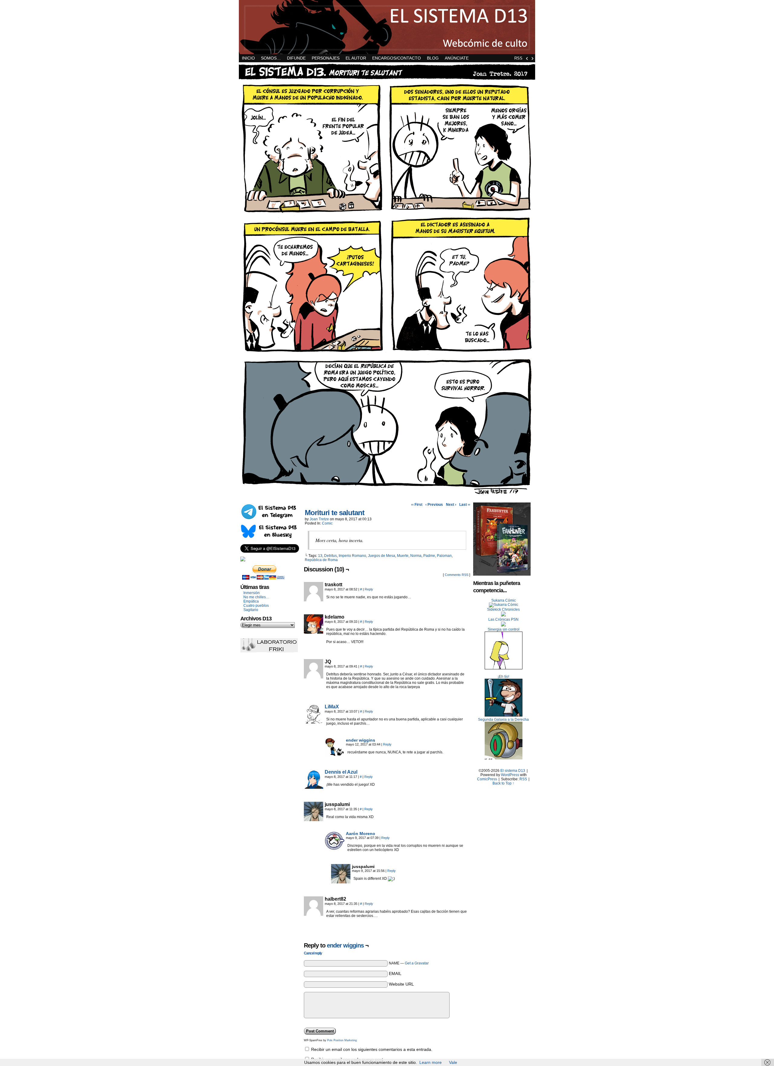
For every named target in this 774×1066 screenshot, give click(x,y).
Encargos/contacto (396, 58)
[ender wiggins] (334, 755)
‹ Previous (434, 504)
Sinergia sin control (503, 629)
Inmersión (251, 593)
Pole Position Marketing (342, 1040)
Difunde (296, 58)
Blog (433, 58)
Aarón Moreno (360, 833)
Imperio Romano (352, 556)
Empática (251, 601)
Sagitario (250, 610)
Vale (453, 1062)
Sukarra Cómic (503, 600)
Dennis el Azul (341, 772)
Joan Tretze (319, 519)
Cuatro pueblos (256, 605)
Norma (415, 556)
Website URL (401, 984)
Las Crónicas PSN (503, 619)
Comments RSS (456, 575)
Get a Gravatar (417, 963)
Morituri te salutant (334, 513)
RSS (518, 58)
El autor (356, 58)
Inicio (248, 58)
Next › (451, 504)
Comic (327, 523)
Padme (429, 556)
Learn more (430, 1062)
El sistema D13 (387, 27)
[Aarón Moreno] (334, 849)
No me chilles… (256, 597)
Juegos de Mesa (381, 556)
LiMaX (332, 706)
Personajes (326, 58)
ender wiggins (360, 740)
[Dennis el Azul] (313, 787)
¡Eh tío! (503, 676)
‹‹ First (416, 504)
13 (320, 556)
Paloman (444, 556)
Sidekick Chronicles (503, 609)
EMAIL (395, 973)
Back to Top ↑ (503, 783)
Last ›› (464, 504)
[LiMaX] (313, 722)
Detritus (330, 556)
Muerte (402, 556)
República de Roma (321, 560)
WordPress (510, 775)
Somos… (271, 58)
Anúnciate (457, 58)
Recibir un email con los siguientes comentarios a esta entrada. (371, 1049)
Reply (369, 589)
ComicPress (487, 779)
